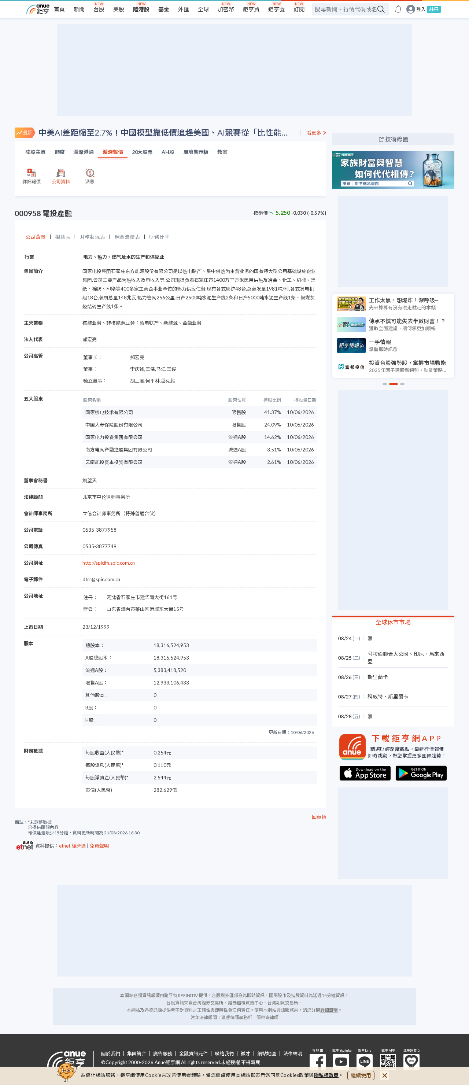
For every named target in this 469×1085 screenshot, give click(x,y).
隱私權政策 (326, 1075)
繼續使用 (361, 1075)
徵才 (245, 1053)
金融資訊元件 (193, 1053)
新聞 (79, 9)
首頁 (59, 9)
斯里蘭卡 (378, 677)
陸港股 (141, 9)
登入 (421, 9)
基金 (163, 9)
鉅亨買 (251, 9)
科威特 (375, 696)
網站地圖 (266, 1053)
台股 (98, 9)
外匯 (183, 9)
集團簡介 (136, 1053)
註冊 (434, 9)
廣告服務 (162, 1053)
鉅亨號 (276, 9)
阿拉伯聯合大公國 (388, 654)
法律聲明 (292, 1053)
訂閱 (298, 9)
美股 (118, 9)
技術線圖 (397, 139)
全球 (203, 9)
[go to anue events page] (398, 9)
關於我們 (110, 1053)
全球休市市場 (393, 622)
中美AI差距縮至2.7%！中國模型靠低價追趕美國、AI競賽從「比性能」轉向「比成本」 (166, 132)
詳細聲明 (329, 1010)
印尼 (419, 654)
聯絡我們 (224, 1053)
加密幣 (226, 9)
